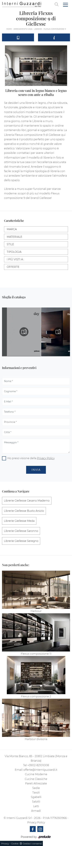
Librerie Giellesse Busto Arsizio (24, 510)
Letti (36, 806)
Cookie (15, 843)
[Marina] (6, 18)
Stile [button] (10, 244)
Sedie (36, 788)
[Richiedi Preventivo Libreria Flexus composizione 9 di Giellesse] (54, 37)
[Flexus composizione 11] (36, 632)
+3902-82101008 (38, 765)
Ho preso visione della (31, 458)
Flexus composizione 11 (36, 653)
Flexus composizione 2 (36, 696)
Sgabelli (36, 797)
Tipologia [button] (14, 251)
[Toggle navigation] (65, 4)
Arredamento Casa (23, 29)
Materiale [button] (14, 236)
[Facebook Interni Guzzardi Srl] (33, 829)
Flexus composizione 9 (55, 29)
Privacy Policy (46, 458)
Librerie (38, 29)
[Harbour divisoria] (36, 718)
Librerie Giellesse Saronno (21, 530)
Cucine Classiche (36, 779)
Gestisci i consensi (32, 843)
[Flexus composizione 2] (36, 675)
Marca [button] (12, 229)
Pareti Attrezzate (36, 783)
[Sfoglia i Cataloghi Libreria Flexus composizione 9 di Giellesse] (18, 37)
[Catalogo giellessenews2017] (53, 332)
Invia (36, 469)
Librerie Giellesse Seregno (21, 541)
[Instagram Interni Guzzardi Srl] (40, 829)
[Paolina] (66, 18)
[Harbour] (36, 590)
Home (9, 29)
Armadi (36, 810)
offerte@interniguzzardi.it (40, 769)
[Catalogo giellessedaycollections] (19, 332)
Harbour (36, 611)
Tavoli (36, 792)
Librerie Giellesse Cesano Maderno (27, 500)
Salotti (36, 801)
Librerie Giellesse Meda (19, 520)
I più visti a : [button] (15, 259)
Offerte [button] (13, 266)
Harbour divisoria (36, 739)
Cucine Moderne (36, 774)
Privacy (5, 843)
